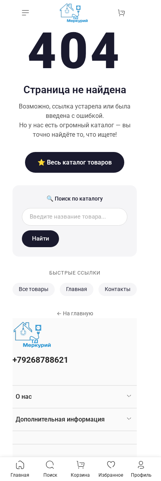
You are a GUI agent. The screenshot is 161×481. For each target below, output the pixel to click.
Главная (76, 289)
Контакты (118, 289)
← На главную (75, 313)
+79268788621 (40, 360)
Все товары (33, 289)
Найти (40, 238)
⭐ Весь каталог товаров (75, 162)
